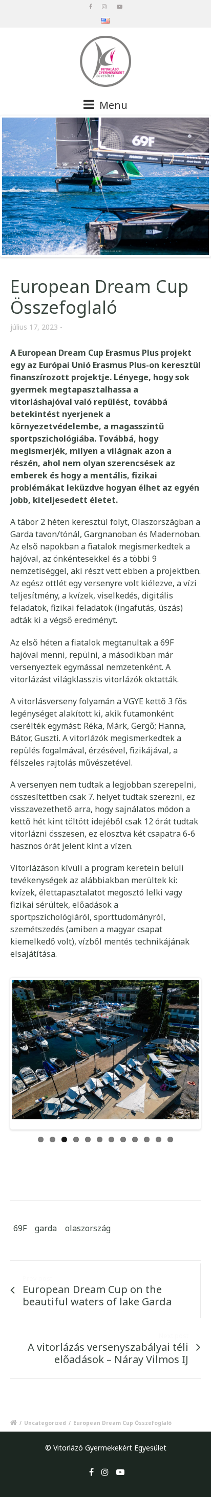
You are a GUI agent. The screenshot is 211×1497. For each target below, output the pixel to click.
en (105, 22)
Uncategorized (45, 1409)
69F (20, 1214)
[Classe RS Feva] (105, 186)
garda (46, 1214)
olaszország (88, 1214)
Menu (112, 105)
